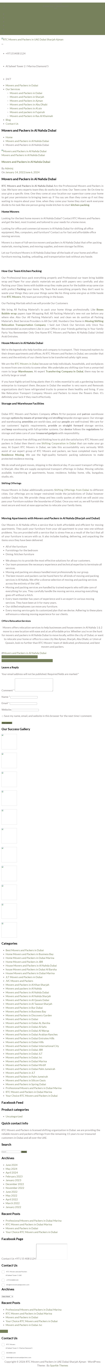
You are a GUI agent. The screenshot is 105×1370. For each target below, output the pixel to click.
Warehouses (25, 371)
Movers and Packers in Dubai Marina (26, 1061)
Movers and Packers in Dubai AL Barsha (28, 1022)
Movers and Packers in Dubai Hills (25, 1042)
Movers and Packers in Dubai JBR (24, 1049)
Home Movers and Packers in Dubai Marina (30, 957)
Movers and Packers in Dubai (22, 85)
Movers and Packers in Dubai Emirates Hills (30, 1038)
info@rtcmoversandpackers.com (17, 1285)
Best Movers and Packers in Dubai (25, 950)
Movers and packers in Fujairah (27, 112)
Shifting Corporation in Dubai (59, 443)
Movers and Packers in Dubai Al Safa (26, 1026)
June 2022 (12, 1191)
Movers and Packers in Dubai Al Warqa (27, 1030)
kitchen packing (80, 204)
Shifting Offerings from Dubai (71, 489)
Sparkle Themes (59, 1365)
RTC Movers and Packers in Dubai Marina (29, 1091)
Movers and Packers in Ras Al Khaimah (31, 115)
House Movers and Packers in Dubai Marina (30, 973)
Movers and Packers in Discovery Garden (29, 1015)
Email (5, 703)
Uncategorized (14, 1116)
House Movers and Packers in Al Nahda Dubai (27, 660)
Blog (8, 119)
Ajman (62, 638)
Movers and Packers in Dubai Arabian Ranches (32, 1034)
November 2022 (15, 1187)
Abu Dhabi (82, 638)
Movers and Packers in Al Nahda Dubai (23, 155)
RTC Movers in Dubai (27, 363)
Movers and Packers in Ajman (26, 100)
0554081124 (10, 1353)
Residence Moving (13, 454)
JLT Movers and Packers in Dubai (24, 977)
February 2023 (14, 1176)
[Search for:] (11, 1151)
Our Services (13, 89)
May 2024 (11, 1168)
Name (6, 696)
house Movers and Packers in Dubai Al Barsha (31, 969)
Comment (8, 690)
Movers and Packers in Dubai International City (32, 1045)
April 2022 (12, 1199)
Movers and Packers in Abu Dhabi (28, 104)
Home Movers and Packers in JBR (24, 961)
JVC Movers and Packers (19, 980)
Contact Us (12, 123)
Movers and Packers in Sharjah (27, 96)
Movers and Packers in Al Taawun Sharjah (29, 1003)
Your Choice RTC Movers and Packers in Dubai (32, 1095)
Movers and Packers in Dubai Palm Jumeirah (30, 1068)
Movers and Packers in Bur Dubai (24, 1007)
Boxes (99, 309)
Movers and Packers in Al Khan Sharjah (27, 984)
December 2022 (15, 1184)
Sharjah (71, 638)
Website (6, 709)
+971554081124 (12, 1280)
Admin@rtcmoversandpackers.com (18, 1357)
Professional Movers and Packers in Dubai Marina (34, 1088)
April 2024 (12, 1172)
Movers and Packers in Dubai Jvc (24, 1057)
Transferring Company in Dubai (64, 371)
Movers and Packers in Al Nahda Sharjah (28, 996)
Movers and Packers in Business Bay (26, 1011)
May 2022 (11, 1195)
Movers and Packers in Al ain (26, 108)
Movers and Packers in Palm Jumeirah (27, 1076)
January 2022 (13, 1207)
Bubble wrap (9, 313)
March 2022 (13, 1203)
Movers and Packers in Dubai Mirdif (26, 1065)
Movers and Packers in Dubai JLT (24, 1053)
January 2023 (13, 1180)
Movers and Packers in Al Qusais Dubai (27, 1000)
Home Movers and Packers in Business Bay (30, 954)
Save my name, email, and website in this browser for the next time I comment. (48, 715)
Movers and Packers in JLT (20, 1072)
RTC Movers (14, 296)
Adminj (9, 168)
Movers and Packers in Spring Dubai (26, 1084)
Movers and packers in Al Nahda (20, 656)
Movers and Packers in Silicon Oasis (26, 1080)
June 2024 (12, 1164)
